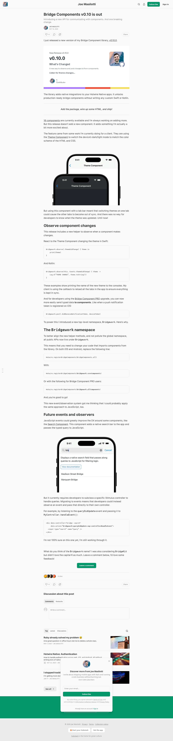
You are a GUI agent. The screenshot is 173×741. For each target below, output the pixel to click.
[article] (86, 642)
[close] (109, 661)
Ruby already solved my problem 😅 (63, 637)
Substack (74, 736)
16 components (52, 120)
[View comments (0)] (54, 34)
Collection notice (101, 724)
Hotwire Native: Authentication (60, 654)
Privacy (85, 724)
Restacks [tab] (59, 601)
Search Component (58, 424)
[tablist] (54, 601)
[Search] (139, 4)
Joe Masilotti (54, 26)
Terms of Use (97, 699)
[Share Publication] (144, 4)
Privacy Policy (104, 702)
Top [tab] (46, 631)
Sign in (166, 4)
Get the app (98, 730)
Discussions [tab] (61, 631)
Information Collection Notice (85, 702)
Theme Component (58, 137)
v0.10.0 (113, 40)
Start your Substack (80, 730)
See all (48, 689)
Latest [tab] (52, 631)
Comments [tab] (49, 601)
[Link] (40, 225)
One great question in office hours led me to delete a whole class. (70, 641)
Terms (91, 724)
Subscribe (153, 4)
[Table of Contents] (2, 370)
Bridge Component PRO (87, 298)
